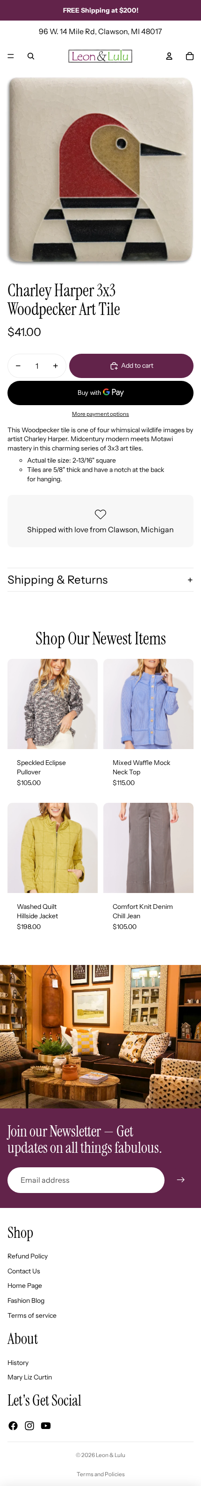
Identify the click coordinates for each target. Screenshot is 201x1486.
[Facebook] (13, 1425)
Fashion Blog (25, 1300)
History (18, 1362)
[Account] (169, 56)
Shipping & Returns (57, 579)
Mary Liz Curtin (29, 1377)
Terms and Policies (101, 1474)
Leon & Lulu (110, 1454)
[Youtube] (45, 1425)
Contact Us (23, 1271)
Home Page (24, 1285)
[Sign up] (181, 1180)
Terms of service (32, 1315)
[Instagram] (29, 1425)
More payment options (100, 414)
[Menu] (11, 56)
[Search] (31, 56)
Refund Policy (27, 1256)
